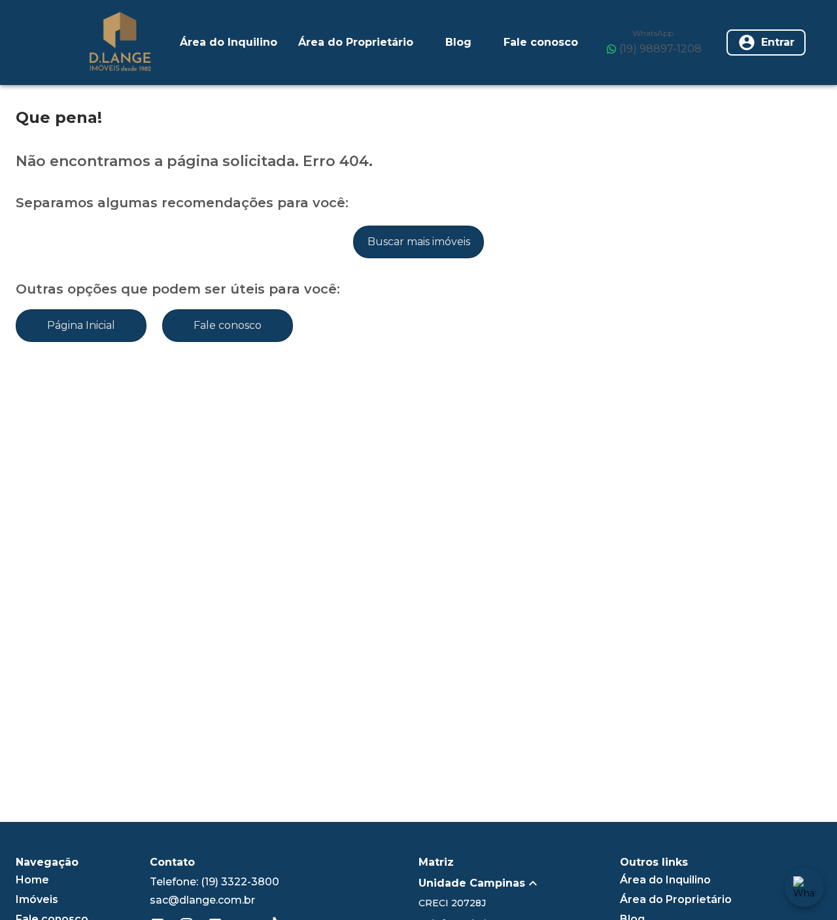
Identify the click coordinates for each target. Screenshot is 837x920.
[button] (519, 883)
